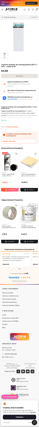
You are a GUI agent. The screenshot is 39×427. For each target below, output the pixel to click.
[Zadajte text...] (25, 10)
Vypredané (19, 76)
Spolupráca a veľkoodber (10, 318)
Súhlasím (19, 417)
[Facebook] (18, 371)
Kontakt (4, 324)
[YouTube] (28, 371)
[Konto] (29, 10)
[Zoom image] (18, 40)
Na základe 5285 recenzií (19, 281)
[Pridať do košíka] (10, 190)
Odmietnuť (6, 422)
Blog (3, 327)
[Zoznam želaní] (33, 9)
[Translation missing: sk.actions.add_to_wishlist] (16, 154)
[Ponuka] (2, 9)
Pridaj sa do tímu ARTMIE (10, 321)
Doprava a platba (7, 293)
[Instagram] (23, 371)
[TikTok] (32, 371)
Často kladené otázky (9, 299)
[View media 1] (4, 55)
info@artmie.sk (9, 357)
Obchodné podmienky (9, 302)
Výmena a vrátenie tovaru (10, 296)
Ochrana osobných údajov (10, 305)
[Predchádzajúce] (14, 269)
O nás (4, 315)
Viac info (33, 412)
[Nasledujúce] (24, 269)
